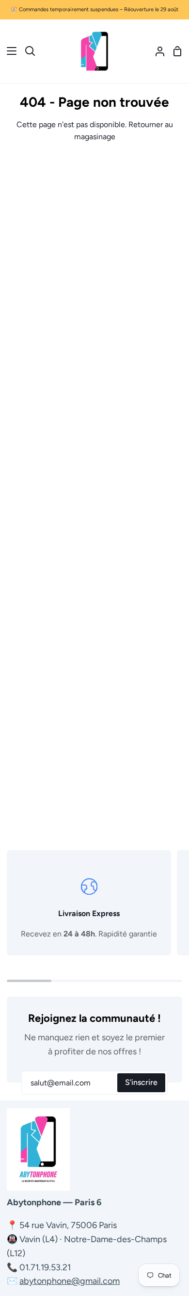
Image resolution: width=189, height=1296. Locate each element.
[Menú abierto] (8, 51)
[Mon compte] (156, 51)
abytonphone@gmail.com (69, 1281)
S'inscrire (141, 1082)
